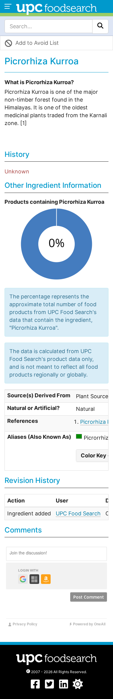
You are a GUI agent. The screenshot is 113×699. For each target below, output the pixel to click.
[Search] (100, 26)
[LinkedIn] (63, 687)
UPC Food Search (78, 513)
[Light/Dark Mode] (78, 687)
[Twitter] (49, 687)
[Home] (56, 8)
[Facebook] (35, 687)
